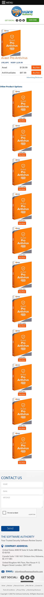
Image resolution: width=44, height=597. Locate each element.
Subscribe (33, 20)
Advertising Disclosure (34, 77)
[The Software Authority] (22, 11)
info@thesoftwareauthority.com (29, 571)
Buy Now (36, 67)
